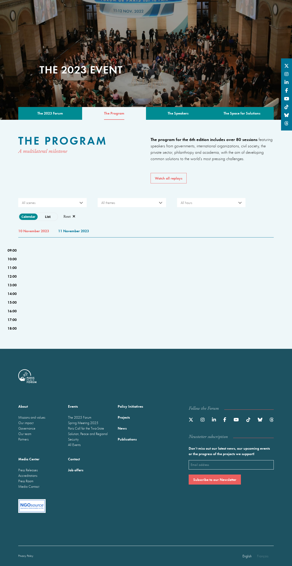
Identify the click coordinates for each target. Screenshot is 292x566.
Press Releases (28, 470)
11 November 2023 (73, 230)
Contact (74, 458)
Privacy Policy (25, 556)
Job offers (75, 469)
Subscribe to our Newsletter (214, 479)
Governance (26, 428)
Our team (24, 433)
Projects (124, 417)
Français (262, 556)
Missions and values (31, 417)
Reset (67, 216)
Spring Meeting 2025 (83, 422)
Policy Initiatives (130, 406)
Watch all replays (168, 178)
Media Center (28, 458)
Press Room (25, 481)
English (247, 556)
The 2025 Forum (79, 417)
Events (73, 406)
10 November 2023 (33, 230)
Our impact (26, 422)
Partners (23, 439)
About (23, 406)
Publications (127, 439)
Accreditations (27, 475)
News (122, 428)
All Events (74, 444)
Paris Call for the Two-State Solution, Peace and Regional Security (88, 433)
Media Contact (28, 486)
